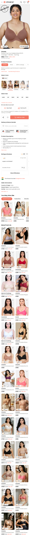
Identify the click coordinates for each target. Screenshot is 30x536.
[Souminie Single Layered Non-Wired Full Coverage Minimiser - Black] (8, 307)
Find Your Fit (23, 108)
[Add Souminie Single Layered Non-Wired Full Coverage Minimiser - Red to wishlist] (27, 252)
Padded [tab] (5, 64)
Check (26, 126)
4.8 (4, 46)
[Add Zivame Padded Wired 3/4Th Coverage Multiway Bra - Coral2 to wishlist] (27, 466)
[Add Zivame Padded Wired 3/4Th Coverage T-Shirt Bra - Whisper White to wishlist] (13, 419)
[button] (2, 2)
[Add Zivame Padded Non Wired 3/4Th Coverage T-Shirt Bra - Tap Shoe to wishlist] (27, 348)
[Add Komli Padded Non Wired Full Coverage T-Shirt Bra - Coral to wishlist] (27, 371)
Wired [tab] (11, 64)
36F (22, 97)
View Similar (25, 46)
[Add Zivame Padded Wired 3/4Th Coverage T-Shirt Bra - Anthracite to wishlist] (27, 324)
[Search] (21, 2)
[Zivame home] (9, 2)
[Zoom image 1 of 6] (15, 26)
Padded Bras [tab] (17, 198)
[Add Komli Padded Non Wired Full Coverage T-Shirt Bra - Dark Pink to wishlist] (27, 300)
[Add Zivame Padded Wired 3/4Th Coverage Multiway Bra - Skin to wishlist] (13, 395)
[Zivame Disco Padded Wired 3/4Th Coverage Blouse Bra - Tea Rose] (7, 209)
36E (18, 97)
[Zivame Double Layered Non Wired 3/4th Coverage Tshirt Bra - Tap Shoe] (22, 235)
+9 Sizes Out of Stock (6, 102)
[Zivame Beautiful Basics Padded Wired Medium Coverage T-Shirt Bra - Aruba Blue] (19, 209)
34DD (3, 97)
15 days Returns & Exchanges (24, 131)
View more (3, 150)
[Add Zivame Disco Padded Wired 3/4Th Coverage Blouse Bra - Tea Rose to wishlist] (11, 203)
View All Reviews (15, 173)
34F (8, 97)
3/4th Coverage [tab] (20, 64)
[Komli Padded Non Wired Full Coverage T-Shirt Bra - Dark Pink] (22, 307)
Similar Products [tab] (7, 198)
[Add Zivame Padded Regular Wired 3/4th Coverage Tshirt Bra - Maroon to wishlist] (27, 276)
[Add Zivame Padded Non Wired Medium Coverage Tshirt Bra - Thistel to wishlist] (27, 419)
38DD (27, 97)
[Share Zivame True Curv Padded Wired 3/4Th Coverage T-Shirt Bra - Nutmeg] (3, 117)
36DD (13, 97)
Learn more (4, 71)
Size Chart (9, 108)
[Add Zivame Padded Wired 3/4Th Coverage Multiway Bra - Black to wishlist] (27, 514)
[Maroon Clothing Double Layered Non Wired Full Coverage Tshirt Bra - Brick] (8, 259)
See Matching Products (14, 71)
